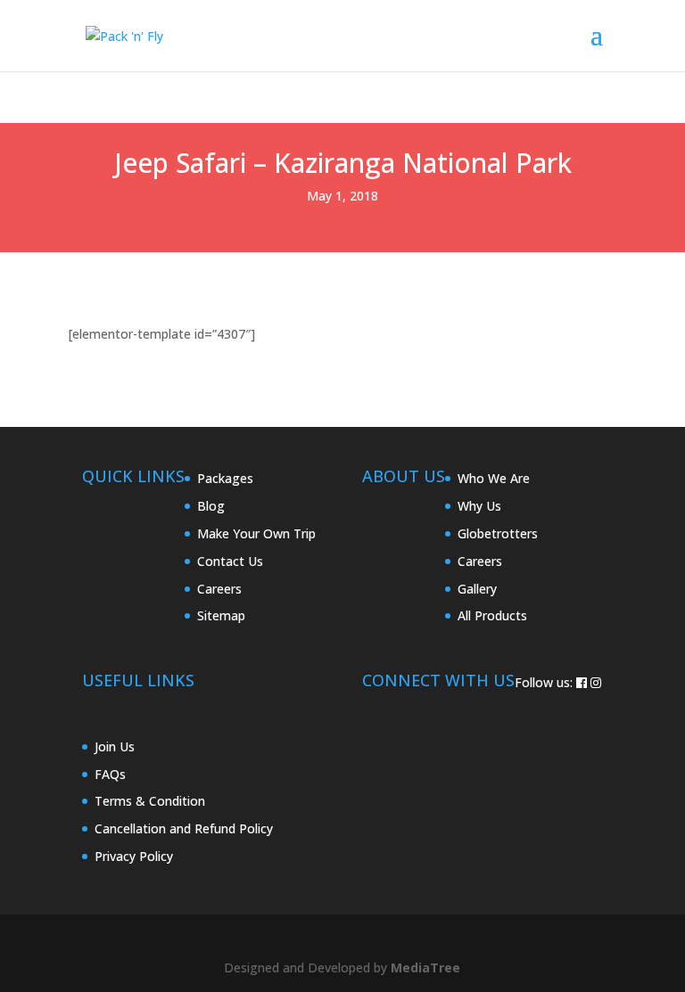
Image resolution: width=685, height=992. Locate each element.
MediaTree (425, 967)
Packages (225, 478)
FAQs (110, 774)
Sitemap (221, 615)
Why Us (479, 505)
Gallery (477, 588)
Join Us (115, 746)
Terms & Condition (150, 800)
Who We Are (494, 478)
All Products (492, 615)
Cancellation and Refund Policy (184, 828)
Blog (211, 505)
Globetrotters (498, 533)
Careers (219, 588)
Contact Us (230, 561)
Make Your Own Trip (256, 533)
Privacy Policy (134, 856)
